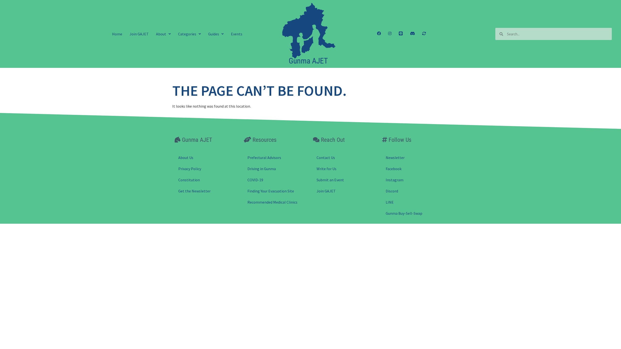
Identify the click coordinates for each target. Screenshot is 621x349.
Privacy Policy (189, 168)
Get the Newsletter (194, 191)
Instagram (394, 179)
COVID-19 (255, 179)
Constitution (189, 179)
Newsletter (395, 157)
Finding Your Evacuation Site (270, 191)
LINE (390, 202)
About (161, 34)
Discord (392, 191)
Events (236, 34)
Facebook (393, 168)
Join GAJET (139, 34)
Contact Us (326, 157)
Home (117, 34)
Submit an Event (330, 179)
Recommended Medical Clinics (272, 202)
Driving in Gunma (261, 168)
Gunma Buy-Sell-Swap (404, 213)
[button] (163, 34)
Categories (187, 34)
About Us (185, 157)
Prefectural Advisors (264, 157)
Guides (213, 34)
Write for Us (326, 168)
